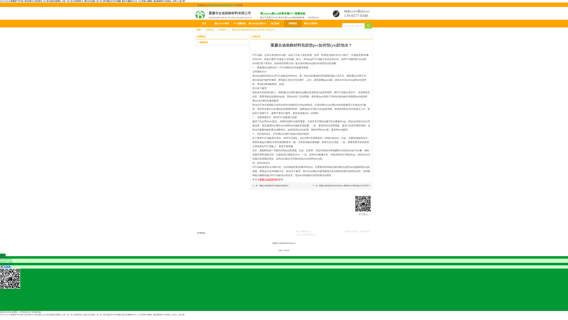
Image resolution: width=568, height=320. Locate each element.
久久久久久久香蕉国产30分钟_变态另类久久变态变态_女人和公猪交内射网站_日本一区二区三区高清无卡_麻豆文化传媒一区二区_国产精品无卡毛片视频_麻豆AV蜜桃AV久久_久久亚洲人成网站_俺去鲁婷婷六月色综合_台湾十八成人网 (92, 1)
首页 (199, 30)
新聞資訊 (210, 30)
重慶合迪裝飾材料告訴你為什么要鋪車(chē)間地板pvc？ (344, 186)
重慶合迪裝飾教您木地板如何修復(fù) (273, 186)
